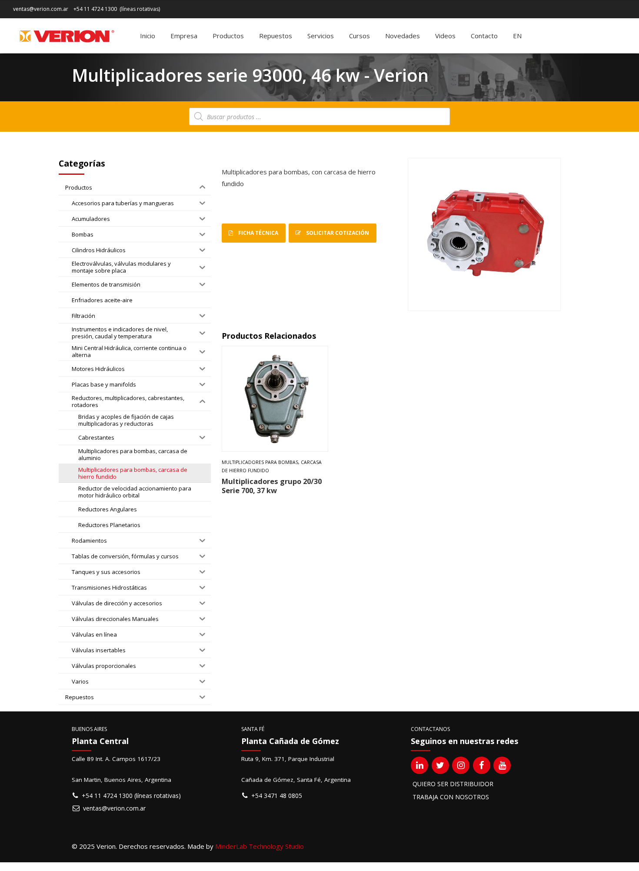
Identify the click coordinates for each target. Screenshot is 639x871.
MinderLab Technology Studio (259, 846)
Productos (228, 35)
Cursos (359, 35)
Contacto (484, 35)
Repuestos (275, 35)
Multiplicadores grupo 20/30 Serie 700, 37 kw (272, 485)
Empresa (183, 35)
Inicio (147, 35)
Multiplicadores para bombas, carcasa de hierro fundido (272, 466)
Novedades (402, 35)
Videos (445, 35)
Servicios (320, 35)
